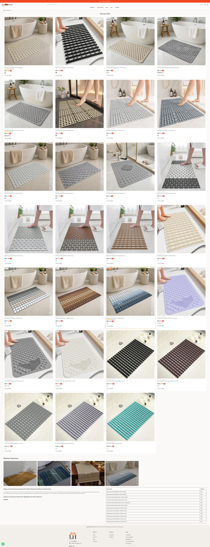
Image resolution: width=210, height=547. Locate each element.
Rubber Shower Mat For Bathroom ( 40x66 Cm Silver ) (117, 510)
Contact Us (95, 541)
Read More (6, 499)
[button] (207, 4)
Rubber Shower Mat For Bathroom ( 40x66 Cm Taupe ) (117, 508)
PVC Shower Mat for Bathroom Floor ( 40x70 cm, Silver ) (117, 505)
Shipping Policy (128, 539)
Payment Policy (128, 543)
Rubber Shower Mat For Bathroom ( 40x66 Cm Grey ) (117, 513)
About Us (95, 537)
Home (5, 10)
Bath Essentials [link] (20, 473)
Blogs (94, 539)
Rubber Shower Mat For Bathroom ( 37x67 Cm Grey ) (116, 518)
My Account (111, 534)
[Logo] (7, 5)
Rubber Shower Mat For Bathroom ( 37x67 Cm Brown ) (117, 521)
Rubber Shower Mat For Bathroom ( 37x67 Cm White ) (117, 516)
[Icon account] (205, 4)
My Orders (111, 537)
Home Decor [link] (54, 473)
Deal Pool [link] (122, 473)
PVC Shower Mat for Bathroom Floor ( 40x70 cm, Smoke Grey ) (118, 502)
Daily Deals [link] (88, 473)
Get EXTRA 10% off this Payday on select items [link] (201, 1)
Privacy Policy (128, 534)
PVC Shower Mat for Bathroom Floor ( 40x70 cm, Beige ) (117, 497)
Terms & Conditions (129, 537)
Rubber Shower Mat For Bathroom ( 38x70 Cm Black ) (117, 494)
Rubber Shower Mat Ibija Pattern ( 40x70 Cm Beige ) (116, 491)
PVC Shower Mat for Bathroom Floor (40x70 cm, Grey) (117, 499)
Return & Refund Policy (130, 541)
